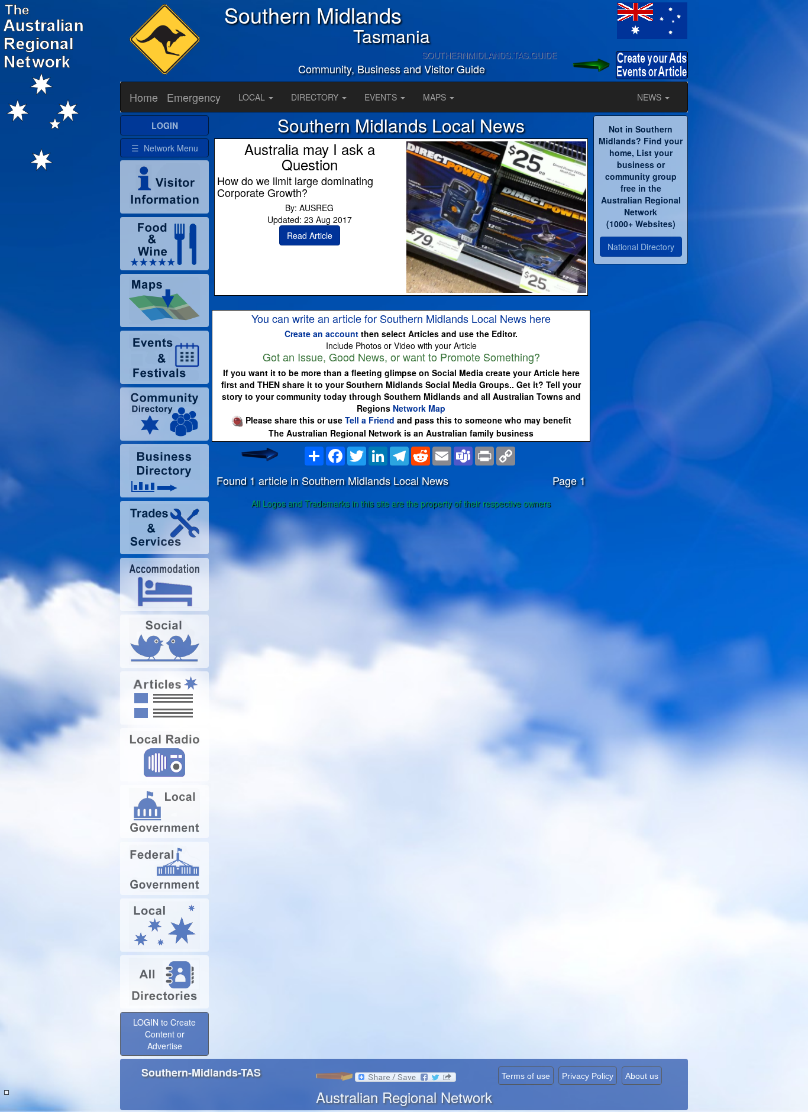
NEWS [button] (650, 97)
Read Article (309, 235)
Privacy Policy (587, 1076)
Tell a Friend (370, 420)
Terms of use (526, 1076)
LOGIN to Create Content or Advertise (164, 1034)
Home (144, 97)
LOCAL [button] (252, 97)
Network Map (419, 408)
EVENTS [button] (381, 97)
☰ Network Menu (164, 148)
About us (641, 1076)
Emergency (194, 97)
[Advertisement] (401, 606)
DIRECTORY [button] (316, 97)
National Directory (640, 247)
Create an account (321, 334)
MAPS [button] (435, 97)
